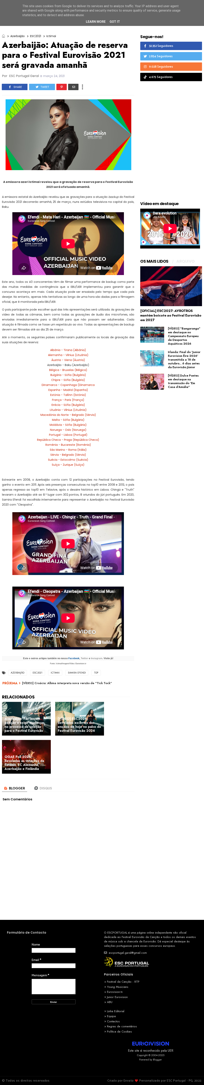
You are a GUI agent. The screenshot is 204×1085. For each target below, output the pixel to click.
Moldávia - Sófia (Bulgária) (68, 425)
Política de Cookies (119, 1031)
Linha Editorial (115, 1011)
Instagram (96, 658)
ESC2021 (35, 36)
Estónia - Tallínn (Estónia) (68, 395)
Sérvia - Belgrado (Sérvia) (68, 455)
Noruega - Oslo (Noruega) (68, 430)
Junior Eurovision (117, 997)
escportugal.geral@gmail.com (127, 953)
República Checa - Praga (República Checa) (68, 440)
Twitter (84, 658)
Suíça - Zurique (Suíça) (68, 465)
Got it (115, 22)
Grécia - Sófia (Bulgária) (68, 405)
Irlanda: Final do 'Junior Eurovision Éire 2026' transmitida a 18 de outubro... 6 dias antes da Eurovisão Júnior (184, 359)
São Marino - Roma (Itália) (68, 450)
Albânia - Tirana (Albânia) (68, 350)
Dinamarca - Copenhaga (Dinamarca (68, 385)
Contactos (113, 1021)
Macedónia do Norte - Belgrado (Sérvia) (68, 415)
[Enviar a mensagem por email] (73, 87)
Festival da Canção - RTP (123, 981)
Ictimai (51, 36)
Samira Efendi (77, 673)
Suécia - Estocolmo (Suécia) (68, 460)
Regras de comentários (122, 1026)
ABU (109, 1002)
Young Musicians (117, 987)
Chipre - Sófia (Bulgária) (68, 380)
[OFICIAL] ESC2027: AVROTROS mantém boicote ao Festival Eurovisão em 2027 (170, 315)
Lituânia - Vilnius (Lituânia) (68, 410)
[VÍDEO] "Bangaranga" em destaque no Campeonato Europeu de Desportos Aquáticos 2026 (184, 336)
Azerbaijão (17, 36)
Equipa (111, 1016)
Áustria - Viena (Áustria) (68, 360)
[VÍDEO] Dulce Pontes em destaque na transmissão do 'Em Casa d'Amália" (183, 381)
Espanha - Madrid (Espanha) (68, 390)
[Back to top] (194, 1075)
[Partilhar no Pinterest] (61, 87)
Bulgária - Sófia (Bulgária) (68, 375)
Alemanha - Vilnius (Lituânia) (68, 355)
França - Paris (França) (68, 400)
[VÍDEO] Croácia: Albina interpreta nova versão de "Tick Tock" (67, 683)
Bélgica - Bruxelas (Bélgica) (68, 370)
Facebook (73, 658)
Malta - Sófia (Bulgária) (68, 420)
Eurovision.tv (115, 992)
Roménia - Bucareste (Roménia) (68, 445)
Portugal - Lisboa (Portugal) (68, 435)
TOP (96, 673)
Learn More (96, 22)
